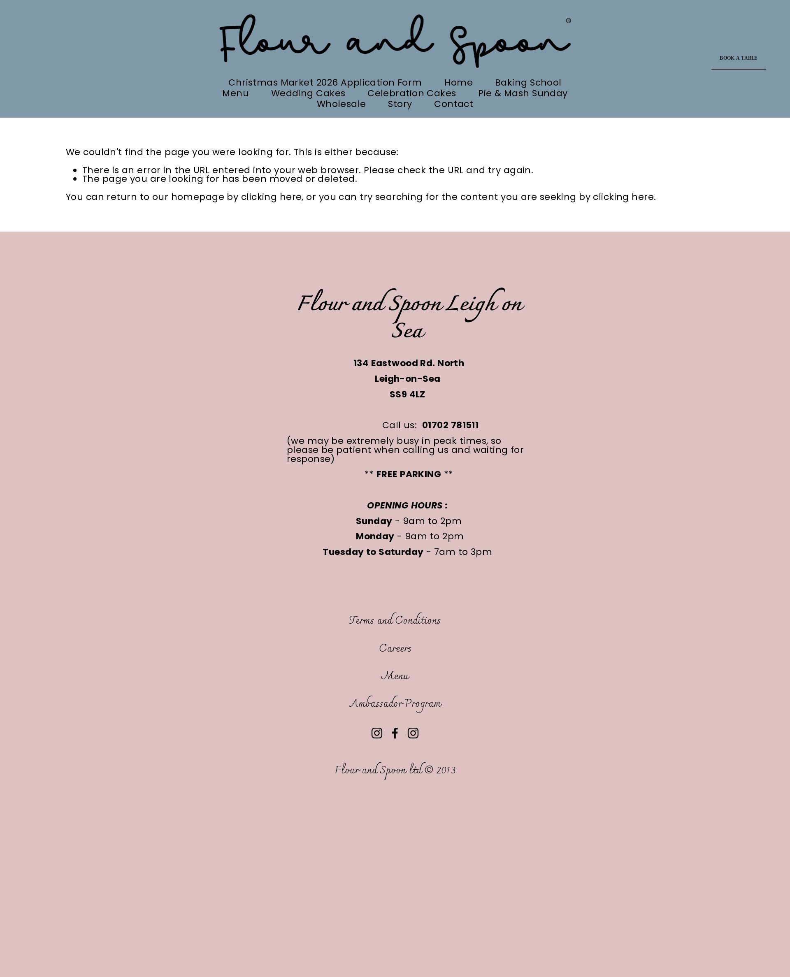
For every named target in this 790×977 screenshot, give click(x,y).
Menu (235, 93)
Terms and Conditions (395, 621)
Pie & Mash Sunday (522, 93)
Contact (453, 104)
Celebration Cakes (411, 93)
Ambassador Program (395, 704)
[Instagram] (377, 733)
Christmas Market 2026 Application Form (325, 82)
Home (458, 82)
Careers (395, 649)
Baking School (528, 82)
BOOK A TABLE (738, 58)
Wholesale (341, 104)
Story (400, 104)
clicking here (271, 196)
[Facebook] (395, 733)
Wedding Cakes (308, 93)
